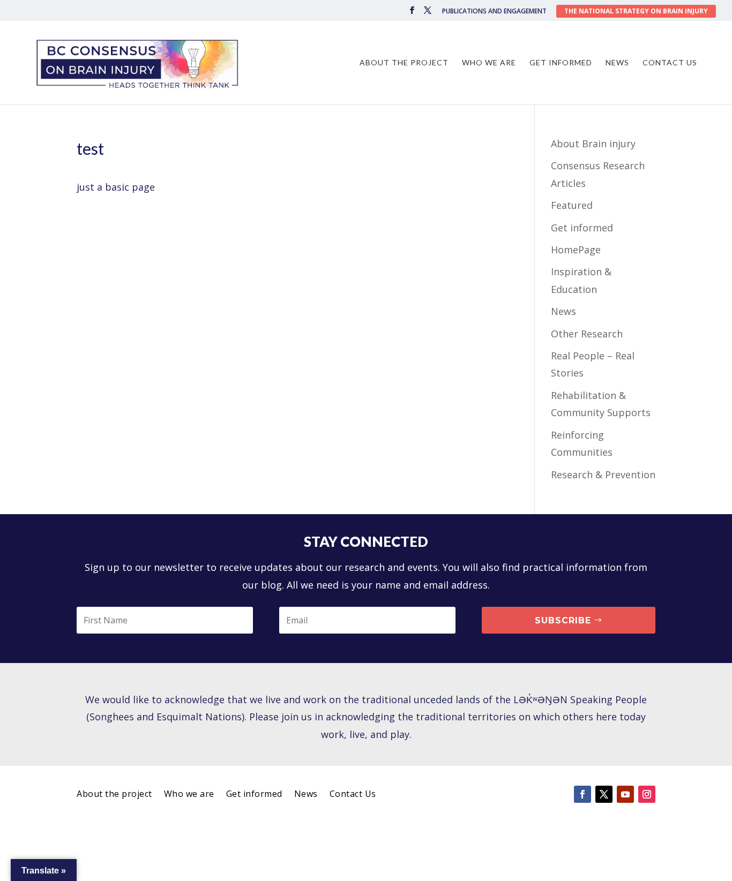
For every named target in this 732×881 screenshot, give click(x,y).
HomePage (576, 249)
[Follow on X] (604, 794)
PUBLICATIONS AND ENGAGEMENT (494, 12)
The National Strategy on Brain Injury (636, 11)
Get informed (560, 63)
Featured (572, 205)
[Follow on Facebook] (582, 794)
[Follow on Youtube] (625, 794)
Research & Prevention (603, 474)
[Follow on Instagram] (646, 794)
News (617, 63)
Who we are (489, 63)
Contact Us (670, 63)
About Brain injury (593, 143)
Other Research (587, 333)
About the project (404, 63)
